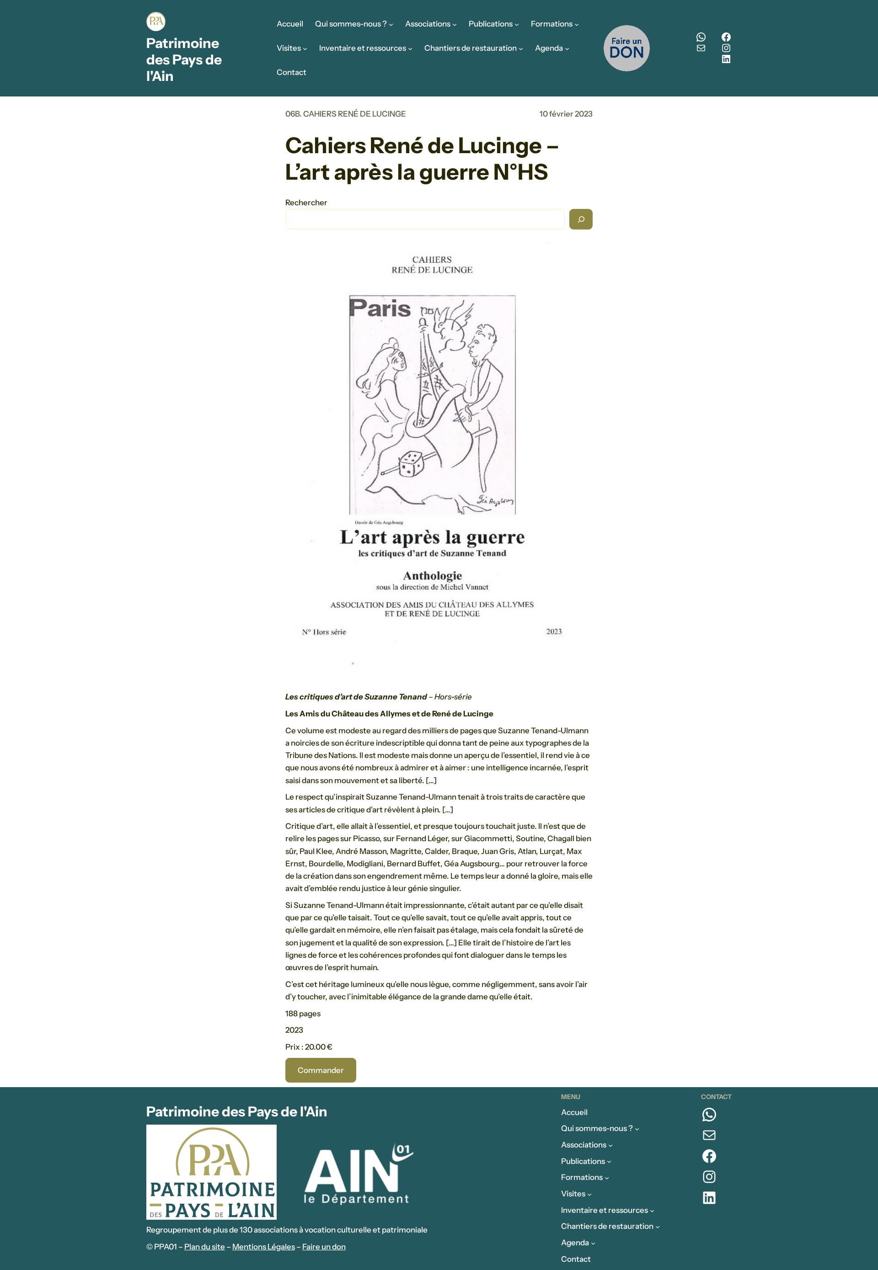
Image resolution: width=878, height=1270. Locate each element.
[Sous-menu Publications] (516, 24)
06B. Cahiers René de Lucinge (345, 113)
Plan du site (204, 1246)
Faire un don (324, 1246)
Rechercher (306, 202)
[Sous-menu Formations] (576, 24)
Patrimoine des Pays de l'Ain (184, 60)
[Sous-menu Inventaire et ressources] (410, 48)
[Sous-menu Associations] (454, 24)
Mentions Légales (263, 1246)
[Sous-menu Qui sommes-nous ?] (391, 24)
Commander (321, 1070)
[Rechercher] (581, 219)
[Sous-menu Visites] (305, 48)
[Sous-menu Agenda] (567, 48)
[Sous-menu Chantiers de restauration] (521, 48)
